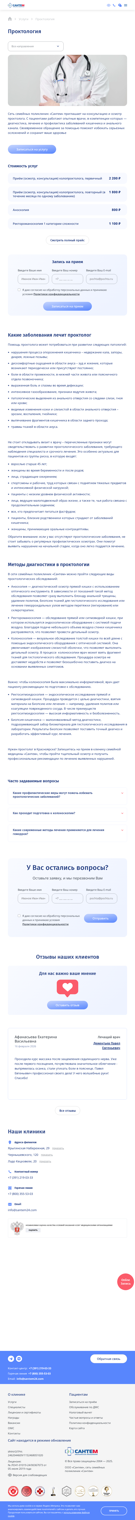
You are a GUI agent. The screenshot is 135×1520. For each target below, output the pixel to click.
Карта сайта (77, 1428)
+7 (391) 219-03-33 (20, 1177)
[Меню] (125, 5)
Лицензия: (14, 1461)
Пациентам (78, 1394)
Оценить (33, 1230)
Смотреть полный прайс (67, 240)
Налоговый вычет (80, 1412)
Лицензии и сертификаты (24, 1412)
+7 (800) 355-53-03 (20, 1194)
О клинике (16, 1394)
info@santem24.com (22, 1210)
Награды (13, 1417)
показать (58, 1148)
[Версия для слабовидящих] (109, 5)
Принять (114, 1511)
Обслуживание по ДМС (84, 1407)
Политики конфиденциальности (56, 294)
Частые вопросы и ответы (86, 1417)
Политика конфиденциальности (90, 1423)
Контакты (14, 1433)
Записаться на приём (83, 1402)
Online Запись (126, 1281)
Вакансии (14, 1423)
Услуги (12, 1402)
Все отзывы (67, 1111)
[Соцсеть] (11, 1359)
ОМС (11, 1428)
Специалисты (16, 1407)
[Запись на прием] (120, 5)
